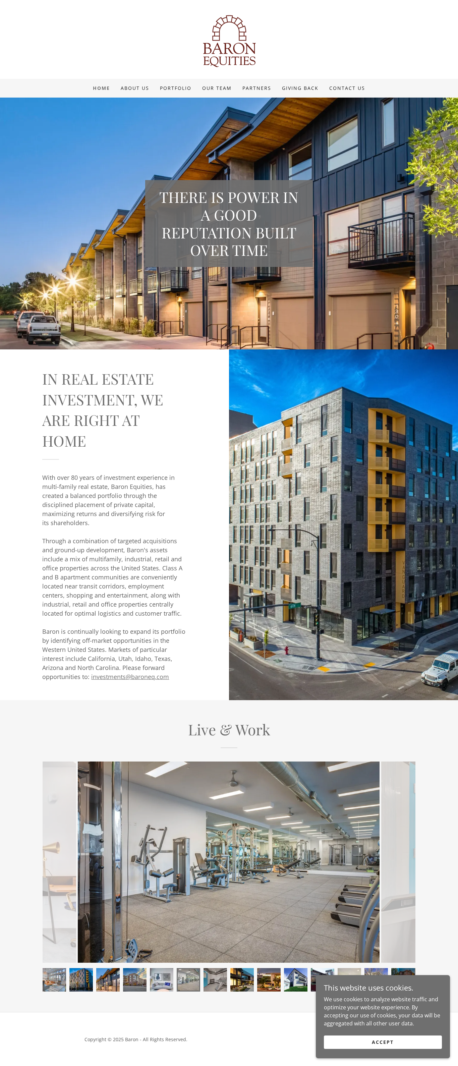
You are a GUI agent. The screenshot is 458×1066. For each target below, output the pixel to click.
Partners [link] (256, 88)
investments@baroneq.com (130, 677)
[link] (229, 39)
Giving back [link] (300, 88)
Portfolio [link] (175, 88)
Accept (383, 1042)
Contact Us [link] (347, 88)
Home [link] (101, 88)
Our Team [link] (217, 88)
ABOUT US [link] (135, 88)
